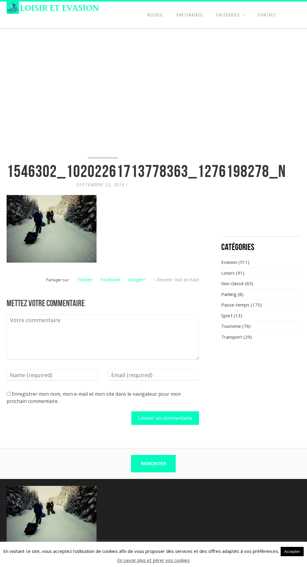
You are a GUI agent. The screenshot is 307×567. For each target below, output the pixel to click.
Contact (267, 15)
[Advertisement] (260, 192)
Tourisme (231, 326)
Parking (229, 294)
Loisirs (228, 273)
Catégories (228, 15)
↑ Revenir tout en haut (176, 279)
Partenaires (190, 15)
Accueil (155, 15)
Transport (231, 337)
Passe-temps (235, 305)
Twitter (85, 279)
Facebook (110, 279)
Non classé (232, 283)
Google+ (136, 279)
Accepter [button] (292, 551)
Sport (227, 315)
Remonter (153, 463)
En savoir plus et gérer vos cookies (153, 560)
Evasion (229, 262)
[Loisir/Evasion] (55, 8)
